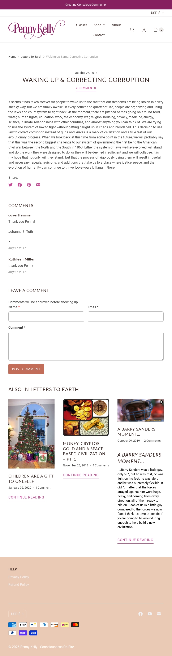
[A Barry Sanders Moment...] (140, 410)
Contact (99, 35)
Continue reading (26, 497)
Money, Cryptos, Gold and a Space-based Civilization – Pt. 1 (84, 451)
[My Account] (144, 30)
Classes (81, 25)
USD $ (155, 13)
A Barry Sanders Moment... (136, 431)
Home (12, 56)
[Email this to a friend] (38, 184)
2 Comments (86, 88)
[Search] (132, 30)
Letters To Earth (31, 56)
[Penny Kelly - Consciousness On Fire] (36, 29)
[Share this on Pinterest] (29, 184)
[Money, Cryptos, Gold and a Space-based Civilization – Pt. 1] (86, 417)
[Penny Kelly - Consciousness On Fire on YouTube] (149, 614)
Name (14, 307)
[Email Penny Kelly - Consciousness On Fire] (159, 614)
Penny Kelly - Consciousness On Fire (47, 647)
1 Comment (43, 487)
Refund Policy (18, 585)
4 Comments (101, 465)
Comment (16, 327)
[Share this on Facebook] (19, 184)
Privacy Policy (18, 577)
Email (93, 307)
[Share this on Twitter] (11, 184)
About (116, 25)
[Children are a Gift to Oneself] (31, 434)
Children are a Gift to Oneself (30, 478)
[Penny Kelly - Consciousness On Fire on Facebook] (140, 614)
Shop (97, 25)
